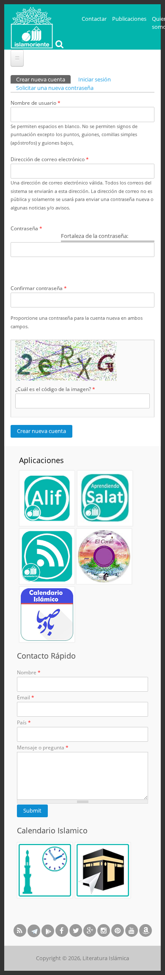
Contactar (94, 18)
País (24, 722)
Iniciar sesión (94, 79)
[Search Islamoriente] (58, 45)
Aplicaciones (41, 460)
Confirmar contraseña (39, 288)
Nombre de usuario (35, 102)
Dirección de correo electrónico (50, 159)
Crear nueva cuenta (43, 79)
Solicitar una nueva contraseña (55, 88)
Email (25, 697)
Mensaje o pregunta (43, 747)
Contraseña (26, 228)
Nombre (29, 672)
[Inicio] (32, 27)
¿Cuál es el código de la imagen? (55, 389)
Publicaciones (129, 18)
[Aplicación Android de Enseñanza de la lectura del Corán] (47, 498)
